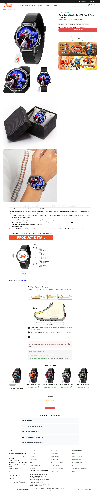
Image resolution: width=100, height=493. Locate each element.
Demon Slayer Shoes (21, 280)
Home (4, 9)
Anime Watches (11, 9)
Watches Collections (50, 231)
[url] (16, 468)
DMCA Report (12, 489)
